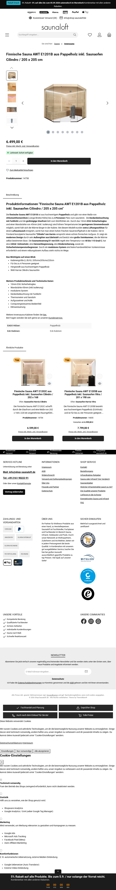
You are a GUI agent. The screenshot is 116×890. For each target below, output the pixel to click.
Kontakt (83, 467)
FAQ (82, 502)
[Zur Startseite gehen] (58, 26)
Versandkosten (52, 695)
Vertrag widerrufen (14, 492)
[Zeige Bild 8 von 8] (82, 132)
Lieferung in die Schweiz (90, 495)
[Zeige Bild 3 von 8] (58, 132)
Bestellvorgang (86, 471)
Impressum (47, 467)
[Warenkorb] (108, 35)
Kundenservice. (55, 318)
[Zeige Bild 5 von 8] (67, 132)
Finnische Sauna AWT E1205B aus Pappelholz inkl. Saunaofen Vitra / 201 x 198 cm (83, 394)
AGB (43, 471)
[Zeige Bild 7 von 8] (77, 132)
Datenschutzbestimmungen (30, 683)
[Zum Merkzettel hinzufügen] (49, 376)
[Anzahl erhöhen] (23, 161)
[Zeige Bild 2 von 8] (53, 132)
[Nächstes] (107, 103)
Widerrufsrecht (48, 475)
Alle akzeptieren (41, 751)
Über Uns (45, 483)
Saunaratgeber (86, 483)
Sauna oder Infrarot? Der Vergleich (95, 479)
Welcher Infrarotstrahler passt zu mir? (96, 487)
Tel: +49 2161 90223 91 (16, 478)
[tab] (12, 195)
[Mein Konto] (99, 35)
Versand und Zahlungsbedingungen (57, 479)
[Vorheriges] (23, 103)
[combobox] (44, 35)
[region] (58, 103)
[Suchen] (74, 35)
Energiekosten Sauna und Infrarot (94, 499)
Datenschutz (47, 491)
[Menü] (7, 35)
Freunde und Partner (50, 487)
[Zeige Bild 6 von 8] (72, 132)
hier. (45, 314)
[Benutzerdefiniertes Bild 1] (87, 539)
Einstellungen (7, 751)
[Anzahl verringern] (9, 161)
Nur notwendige (24, 751)
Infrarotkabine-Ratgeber (90, 475)
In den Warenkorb (59, 161)
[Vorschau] (49, 384)
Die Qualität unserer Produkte (92, 491)
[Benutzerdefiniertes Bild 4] (87, 594)
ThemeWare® (82, 698)
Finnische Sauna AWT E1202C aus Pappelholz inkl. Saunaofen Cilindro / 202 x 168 (33, 394)
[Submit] (86, 671)
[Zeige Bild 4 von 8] (62, 132)
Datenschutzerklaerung (11, 743)
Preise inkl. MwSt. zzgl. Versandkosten (22, 146)
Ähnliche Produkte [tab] (14, 347)
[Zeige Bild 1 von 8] (48, 132)
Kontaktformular (24, 483)
